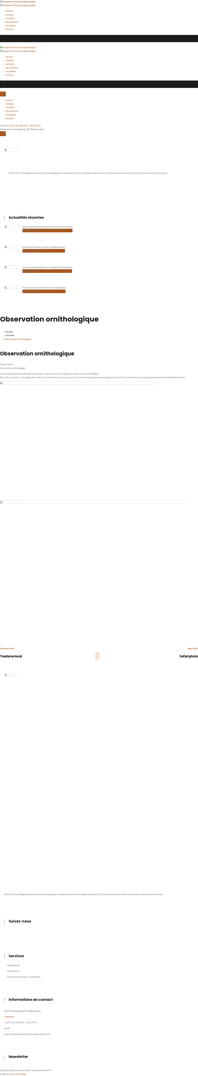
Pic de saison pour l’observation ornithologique (44, 287)
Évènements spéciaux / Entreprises (24, 977)
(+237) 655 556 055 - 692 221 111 (24, 126)
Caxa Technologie (17, 1074)
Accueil (9, 11)
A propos (10, 15)
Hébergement (13, 965)
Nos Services (12, 22)
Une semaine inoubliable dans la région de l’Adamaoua (47, 267)
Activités (10, 18)
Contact (10, 29)
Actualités (11, 25)
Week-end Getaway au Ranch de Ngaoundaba (43, 247)
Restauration (13, 971)
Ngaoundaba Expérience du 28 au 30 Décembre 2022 (47, 227)
